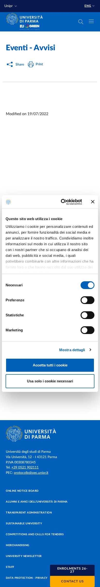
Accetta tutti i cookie (50, 365)
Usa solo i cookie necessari (50, 381)
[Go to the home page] (26, 19)
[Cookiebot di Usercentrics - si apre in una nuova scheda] (62, 202)
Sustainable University (24, 523)
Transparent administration (29, 512)
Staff (10, 567)
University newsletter (24, 556)
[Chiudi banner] (92, 201)
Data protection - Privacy (27, 578)
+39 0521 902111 (25, 467)
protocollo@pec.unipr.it (31, 473)
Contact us (72, 581)
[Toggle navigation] (91, 21)
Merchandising (17, 545)
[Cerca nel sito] (81, 22)
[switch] (87, 300)
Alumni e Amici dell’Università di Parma (37, 501)
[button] (11, 6)
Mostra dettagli (72, 350)
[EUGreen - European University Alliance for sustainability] (29, 27)
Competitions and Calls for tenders (35, 534)
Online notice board (22, 491)
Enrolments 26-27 (72, 570)
